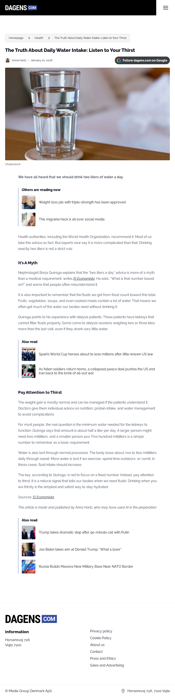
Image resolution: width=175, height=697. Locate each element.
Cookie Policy (100, 638)
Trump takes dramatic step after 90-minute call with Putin (84, 532)
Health (39, 37)
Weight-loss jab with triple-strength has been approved (82, 202)
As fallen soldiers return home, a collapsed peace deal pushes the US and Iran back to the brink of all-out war (97, 371)
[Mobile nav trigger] (165, 7)
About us (97, 645)
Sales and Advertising (107, 665)
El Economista (84, 279)
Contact (96, 652)
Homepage (16, 37)
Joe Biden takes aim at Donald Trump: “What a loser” (80, 549)
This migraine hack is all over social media (72, 219)
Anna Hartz (19, 60)
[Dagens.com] (80, 7)
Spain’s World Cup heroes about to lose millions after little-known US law (96, 354)
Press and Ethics (103, 658)
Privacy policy (101, 631)
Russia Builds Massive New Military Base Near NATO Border (86, 566)
